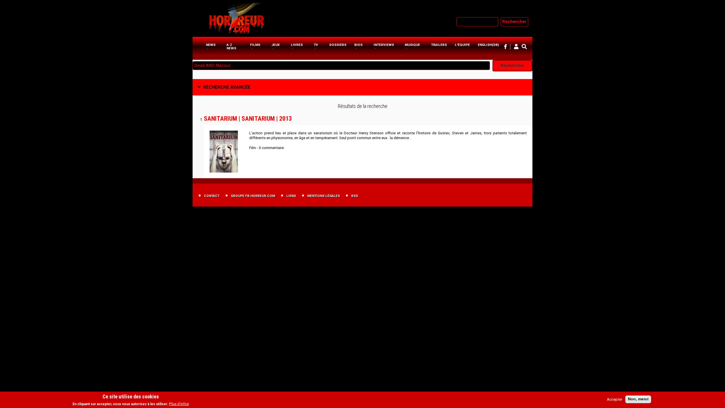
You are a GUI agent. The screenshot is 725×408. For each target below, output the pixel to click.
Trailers (439, 45)
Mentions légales (323, 196)
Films (255, 45)
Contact (211, 196)
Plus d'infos (179, 403)
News (211, 45)
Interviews (384, 45)
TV (316, 45)
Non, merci (638, 399)
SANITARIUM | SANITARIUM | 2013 (248, 118)
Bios (358, 45)
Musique (412, 45)
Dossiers (337, 45)
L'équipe (462, 45)
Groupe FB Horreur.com (253, 196)
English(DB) (488, 45)
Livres (297, 45)
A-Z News (231, 46)
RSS (354, 196)
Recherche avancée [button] (226, 87)
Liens (291, 196)
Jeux (275, 45)
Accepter (614, 399)
